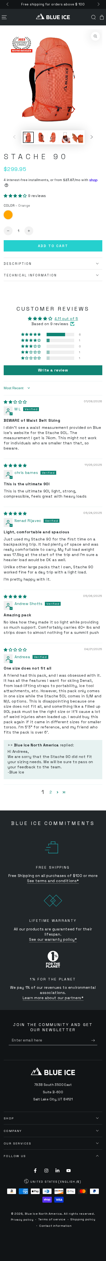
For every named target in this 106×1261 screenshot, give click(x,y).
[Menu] (4, 17)
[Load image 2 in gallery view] (40, 137)
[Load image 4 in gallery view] (65, 137)
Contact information (55, 1226)
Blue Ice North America (43, 1214)
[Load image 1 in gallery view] (28, 137)
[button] (93, 17)
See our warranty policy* (53, 939)
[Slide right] (98, 4)
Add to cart (53, 246)
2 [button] (51, 792)
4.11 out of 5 (66, 318)
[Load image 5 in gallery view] (77, 137)
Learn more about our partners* (53, 997)
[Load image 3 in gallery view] (53, 137)
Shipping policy (82, 1219)
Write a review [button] (53, 370)
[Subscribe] (94, 1040)
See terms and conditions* (53, 880)
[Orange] (8, 214)
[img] (15, 402)
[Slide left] (8, 4)
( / (53, 1182)
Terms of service (52, 1219)
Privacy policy (22, 1220)
